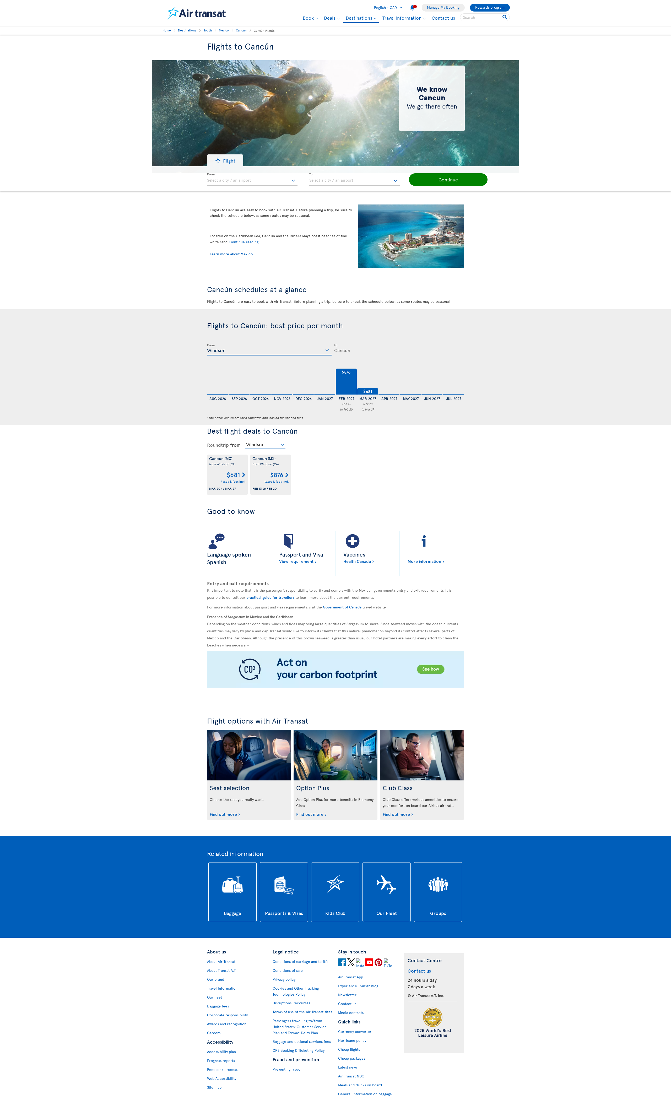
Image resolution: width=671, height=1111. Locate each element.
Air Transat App (350, 976)
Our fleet (214, 997)
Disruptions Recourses (291, 1002)
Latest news (348, 1067)
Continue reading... (245, 241)
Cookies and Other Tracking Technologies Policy (296, 991)
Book (307, 17)
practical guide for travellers (270, 597)
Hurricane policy (352, 1040)
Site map (214, 1087)
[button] (225, 160)
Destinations (358, 18)
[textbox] (252, 179)
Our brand (215, 979)
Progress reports (221, 1060)
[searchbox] (485, 17)
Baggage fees (218, 1006)
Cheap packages (351, 1058)
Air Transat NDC (351, 1076)
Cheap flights (349, 1049)
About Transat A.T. (221, 970)
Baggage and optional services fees (302, 1041)
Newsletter (347, 994)
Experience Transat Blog (358, 985)
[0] (217, 382)
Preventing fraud (286, 1069)
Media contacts (351, 1012)
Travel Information (222, 988)
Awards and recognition (226, 1023)
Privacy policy (284, 979)
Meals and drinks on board (360, 1084)
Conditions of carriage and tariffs (300, 961)
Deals (329, 17)
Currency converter (354, 1031)
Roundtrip (218, 445)
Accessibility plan (221, 1051)
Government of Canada (342, 607)
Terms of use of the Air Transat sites (302, 1011)
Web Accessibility (221, 1078)
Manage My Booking (443, 7)
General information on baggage (365, 1093)
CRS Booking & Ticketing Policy (298, 1050)
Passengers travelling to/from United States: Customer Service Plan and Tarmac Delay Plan (300, 1026)
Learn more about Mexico (231, 253)
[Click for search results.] (505, 17)
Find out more (223, 814)
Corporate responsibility (227, 1014)
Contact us (443, 17)
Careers (213, 1032)
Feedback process (222, 1069)
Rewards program (490, 7)
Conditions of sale (288, 970)
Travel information (401, 17)
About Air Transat (221, 961)
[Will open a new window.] (342, 963)
